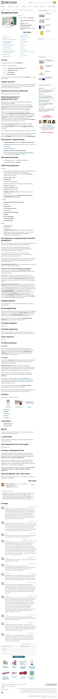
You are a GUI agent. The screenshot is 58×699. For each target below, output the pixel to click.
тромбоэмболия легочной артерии (19, 233)
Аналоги (22, 43)
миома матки (7, 146)
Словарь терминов (52, 6)
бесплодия (22, 154)
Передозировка (6, 54)
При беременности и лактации (27, 51)
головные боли (7, 210)
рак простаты (17, 142)
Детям (21, 47)
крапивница (7, 228)
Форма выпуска (6, 37)
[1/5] (18, 15)
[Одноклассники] (25, 32)
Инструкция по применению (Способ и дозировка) (9, 51)
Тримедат (41, 94)
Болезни (3, 6)
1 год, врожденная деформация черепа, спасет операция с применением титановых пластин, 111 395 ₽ (47, 127)
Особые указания (24, 41)
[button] (35, 402)
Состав (4, 35)
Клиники (35, 6)
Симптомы (10, 6)
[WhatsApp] (30, 32)
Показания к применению (8, 45)
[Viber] (29, 32)
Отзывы (22, 53)
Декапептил (7, 413)
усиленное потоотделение (10, 181)
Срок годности (23, 39)
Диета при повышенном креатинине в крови (44, 101)
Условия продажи (24, 35)
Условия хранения (24, 37)
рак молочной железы (9, 148)
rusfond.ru (47, 118)
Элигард (29, 407)
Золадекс (6, 415)
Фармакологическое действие (9, 39)
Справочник (42, 6)
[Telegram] (27, 32)
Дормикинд (41, 88)
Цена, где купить (24, 55)
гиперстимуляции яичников (21, 315)
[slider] (24, 540)
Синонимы (22, 45)
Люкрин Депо (19, 407)
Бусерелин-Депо (8, 425)
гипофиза (26, 109)
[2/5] (19, 15)
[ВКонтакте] (24, 32)
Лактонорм (41, 107)
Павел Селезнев (18, 483)
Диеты (17, 6)
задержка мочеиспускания (10, 189)
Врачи (30, 6)
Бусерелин (8, 407)
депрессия (6, 204)
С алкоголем (23, 49)
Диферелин (6, 409)
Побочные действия (7, 49)
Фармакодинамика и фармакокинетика (7, 42)
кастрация (3, 128)
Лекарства (23, 6)
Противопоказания (7, 47)
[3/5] (20, 15)
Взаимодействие (6, 56)
